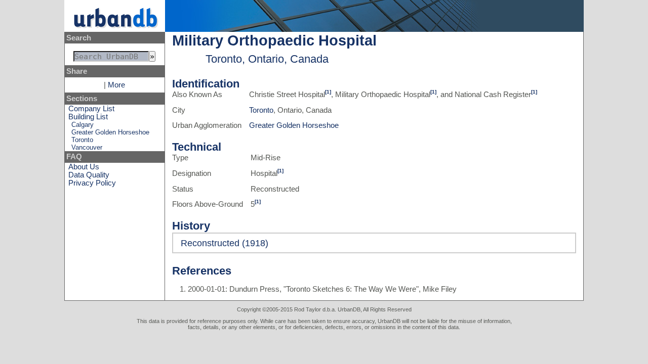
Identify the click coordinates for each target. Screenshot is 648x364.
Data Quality (88, 175)
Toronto (82, 140)
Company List (91, 109)
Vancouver (86, 147)
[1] (328, 92)
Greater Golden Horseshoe (110, 132)
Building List (88, 117)
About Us (83, 167)
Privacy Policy (92, 183)
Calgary (82, 124)
